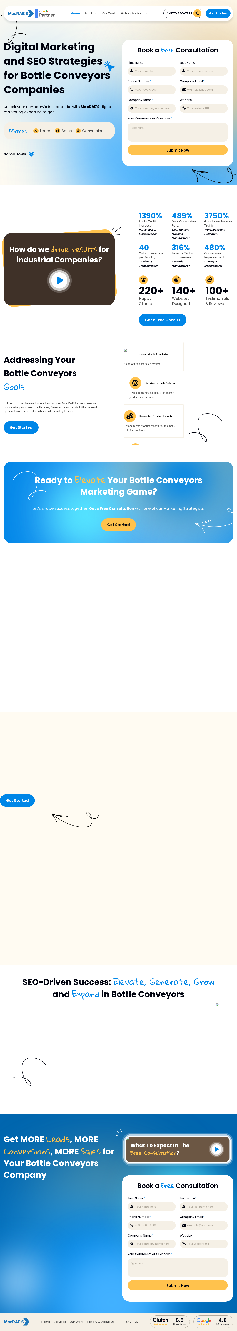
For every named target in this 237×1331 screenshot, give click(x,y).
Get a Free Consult (162, 319)
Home (75, 13)
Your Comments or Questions (150, 119)
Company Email (192, 81)
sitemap (132, 1322)
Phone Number (139, 81)
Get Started (218, 13)
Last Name (188, 63)
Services (91, 13)
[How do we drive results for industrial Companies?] (59, 236)
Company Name (140, 100)
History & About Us (134, 13)
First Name (136, 63)
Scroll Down (15, 154)
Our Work (109, 13)
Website (186, 100)
